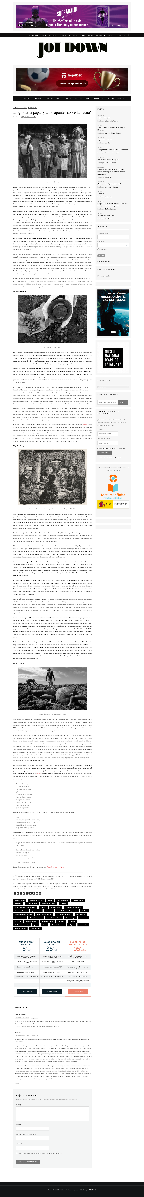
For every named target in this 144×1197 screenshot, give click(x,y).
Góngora (49, 911)
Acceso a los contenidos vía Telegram (109, 458)
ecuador (63, 903)
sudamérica (83, 925)
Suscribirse (27, 992)
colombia (18, 903)
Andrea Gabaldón (110, 163)
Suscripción (33, 35)
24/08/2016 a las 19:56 (22, 1036)
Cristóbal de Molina (48, 903)
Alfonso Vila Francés (111, 121)
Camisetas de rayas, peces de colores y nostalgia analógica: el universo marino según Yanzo (111, 171)
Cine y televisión (52, 99)
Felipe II (43, 907)
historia (84, 911)
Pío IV (44, 925)
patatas (72, 921)
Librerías (90, 35)
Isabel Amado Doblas (44, 914)
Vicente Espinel (20, 928)
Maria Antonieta (47, 921)
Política (111, 99)
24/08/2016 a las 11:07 (22, 1018)
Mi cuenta (52, 35)
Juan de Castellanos (54, 918)
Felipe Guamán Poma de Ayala (25, 907)
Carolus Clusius (62, 900)
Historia (32, 108)
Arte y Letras (20, 108)
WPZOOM (92, 1190)
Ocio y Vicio (98, 99)
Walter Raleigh (35, 928)
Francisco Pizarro (21, 911)
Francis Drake (55, 907)
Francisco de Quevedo (73, 907)
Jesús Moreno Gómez (64, 914)
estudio (39, 773)
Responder (34, 1018)
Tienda (82, 35)
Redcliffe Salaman (58, 925)
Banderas (100, 194)
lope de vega (70, 918)
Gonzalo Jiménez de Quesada (67, 911)
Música (89, 99)
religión (71, 925)
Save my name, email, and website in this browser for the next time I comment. (40, 1153)
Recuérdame (103, 249)
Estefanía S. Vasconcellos (28, 117)
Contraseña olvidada (103, 261)
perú (35, 925)
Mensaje (18, 1105)
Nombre (18, 1125)
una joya (85, 424)
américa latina (19, 900)
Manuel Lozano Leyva (112, 153)
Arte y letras (25, 99)
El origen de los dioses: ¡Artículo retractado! (112, 150)
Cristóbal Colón (32, 903)
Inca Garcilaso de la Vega (23, 914)
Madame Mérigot (31, 921)
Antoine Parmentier (36, 900)
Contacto (99, 35)
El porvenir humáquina (105, 140)
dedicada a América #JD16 (55, 867)
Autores (63, 35)
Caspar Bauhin (78, 900)
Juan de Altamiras (36, 918)
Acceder (43, 35)
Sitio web (19, 1144)
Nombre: (100, 429)
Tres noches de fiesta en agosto (108, 159)
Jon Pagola (108, 177)
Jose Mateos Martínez (111, 187)
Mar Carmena (109, 219)
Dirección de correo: (103, 438)
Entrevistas (78, 99)
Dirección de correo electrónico (26, 1134)
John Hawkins (20, 918)
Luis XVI (18, 921)
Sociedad (120, 99)
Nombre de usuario (103, 233)
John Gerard (81, 914)
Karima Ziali (108, 197)
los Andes (83, 918)
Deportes (67, 99)
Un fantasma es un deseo (106, 216)
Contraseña (100, 241)
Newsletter (120, 35)
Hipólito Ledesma (110, 209)
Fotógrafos (73, 35)
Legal (110, 35)
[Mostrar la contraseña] (126, 245)
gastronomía (36, 911)
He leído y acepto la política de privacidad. (112, 448)
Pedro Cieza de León (22, 925)
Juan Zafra (108, 143)
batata (50, 900)
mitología (61, 921)
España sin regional (104, 118)
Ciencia (38, 99)
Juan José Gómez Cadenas (113, 133)
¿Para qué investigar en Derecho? (109, 184)
